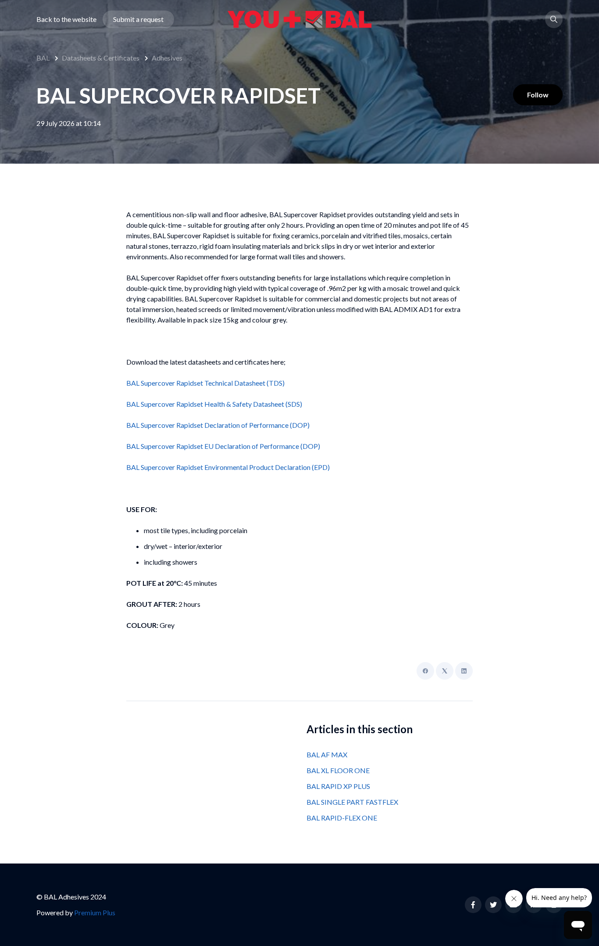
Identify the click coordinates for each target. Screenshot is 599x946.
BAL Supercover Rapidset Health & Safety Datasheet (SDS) (214, 404)
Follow (538, 94)
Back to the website (66, 19)
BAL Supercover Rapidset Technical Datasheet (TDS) (205, 383)
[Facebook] (425, 671)
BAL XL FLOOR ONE (338, 770)
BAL (43, 58)
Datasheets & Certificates (100, 58)
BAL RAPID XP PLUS (338, 786)
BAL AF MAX (327, 754)
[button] (554, 19)
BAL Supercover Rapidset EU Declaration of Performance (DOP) (223, 446)
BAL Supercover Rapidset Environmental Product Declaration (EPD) (228, 467)
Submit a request (138, 19)
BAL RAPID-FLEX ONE (342, 817)
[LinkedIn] (464, 671)
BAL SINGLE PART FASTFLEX (352, 802)
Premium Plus (94, 912)
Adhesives (167, 58)
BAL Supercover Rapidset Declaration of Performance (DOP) (218, 425)
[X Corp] (444, 671)
